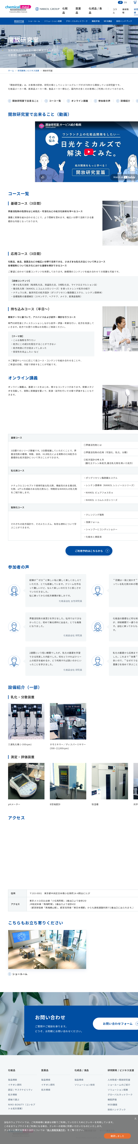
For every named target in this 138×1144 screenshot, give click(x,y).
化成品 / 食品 (82, 1070)
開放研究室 (19, 21)
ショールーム (34, 21)
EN (125, 2)
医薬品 (45, 1070)
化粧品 (11, 1070)
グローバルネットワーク (77, 21)
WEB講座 (108, 21)
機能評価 (96, 21)
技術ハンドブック (124, 21)
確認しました (117, 1136)
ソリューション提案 (53, 21)
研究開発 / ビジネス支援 (121, 1070)
